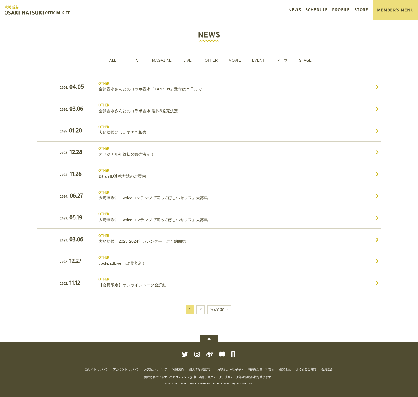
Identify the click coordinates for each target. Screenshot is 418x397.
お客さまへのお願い (230, 369)
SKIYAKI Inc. (244, 383)
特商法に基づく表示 (261, 369)
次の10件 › (219, 309)
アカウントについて (126, 369)
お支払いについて (155, 369)
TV (136, 60)
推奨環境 (285, 369)
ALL (112, 60)
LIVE (187, 60)
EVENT (258, 60)
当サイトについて (96, 369)
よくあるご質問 (306, 369)
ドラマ (281, 60)
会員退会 (327, 369)
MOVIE (235, 60)
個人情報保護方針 (200, 369)
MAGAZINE (162, 60)
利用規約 (178, 369)
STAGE (305, 60)
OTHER (211, 60)
